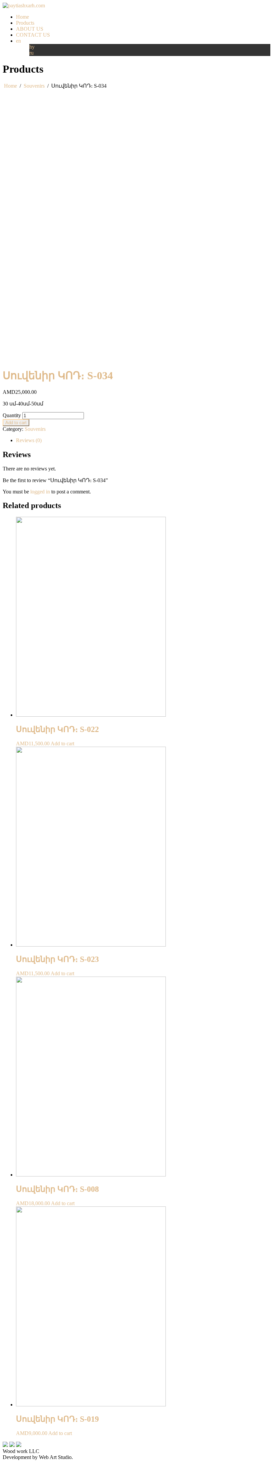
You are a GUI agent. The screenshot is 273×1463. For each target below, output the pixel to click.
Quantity (12, 415)
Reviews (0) (29, 440)
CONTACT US (33, 35)
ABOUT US (29, 29)
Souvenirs (34, 86)
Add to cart (16, 422)
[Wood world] (24, 5)
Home (22, 17)
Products (25, 23)
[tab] (143, 440)
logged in (40, 491)
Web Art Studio (55, 1457)
